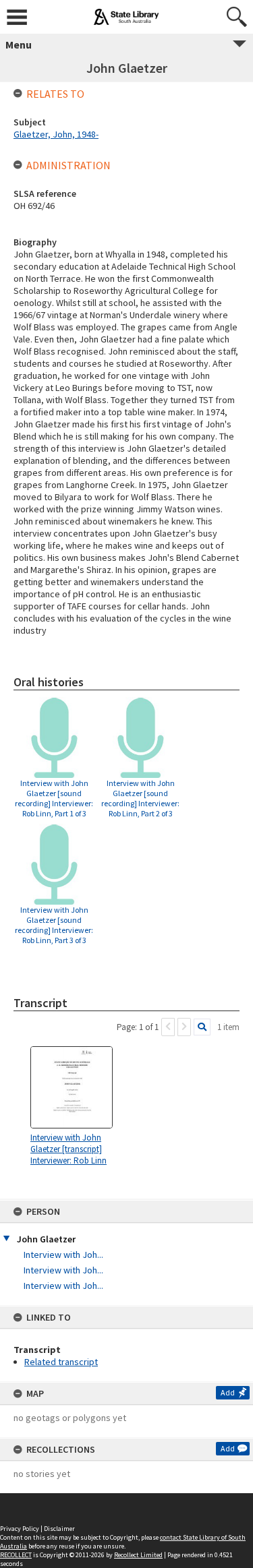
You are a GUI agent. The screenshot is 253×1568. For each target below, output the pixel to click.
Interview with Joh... (63, 1254)
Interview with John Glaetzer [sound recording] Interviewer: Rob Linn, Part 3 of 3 (54, 925)
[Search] (202, 1027)
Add (228, 1392)
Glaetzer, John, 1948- (56, 134)
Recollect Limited (138, 1554)
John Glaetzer (46, 1239)
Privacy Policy (19, 1528)
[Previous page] (168, 1027)
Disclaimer (59, 1528)
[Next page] (184, 1027)
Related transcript (61, 1362)
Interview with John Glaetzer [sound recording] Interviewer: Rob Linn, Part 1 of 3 (54, 798)
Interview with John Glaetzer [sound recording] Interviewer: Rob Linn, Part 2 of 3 (140, 798)
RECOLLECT (16, 1554)
